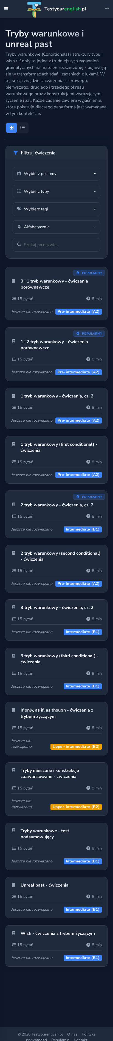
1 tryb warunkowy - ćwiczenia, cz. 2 (57, 396)
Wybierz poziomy (40, 173)
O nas (72, 1034)
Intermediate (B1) (83, 529)
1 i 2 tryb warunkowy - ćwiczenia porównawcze (54, 345)
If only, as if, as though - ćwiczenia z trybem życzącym (57, 713)
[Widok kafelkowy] (11, 128)
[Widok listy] (22, 128)
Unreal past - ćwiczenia (45, 885)
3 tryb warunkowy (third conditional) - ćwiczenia (60, 659)
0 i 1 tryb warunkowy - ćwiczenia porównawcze (54, 284)
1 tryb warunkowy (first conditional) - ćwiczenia (59, 447)
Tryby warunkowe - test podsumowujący (45, 834)
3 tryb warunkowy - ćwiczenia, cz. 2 (57, 608)
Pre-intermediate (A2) (79, 311)
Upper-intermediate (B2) (76, 746)
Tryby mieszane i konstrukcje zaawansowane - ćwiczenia (50, 774)
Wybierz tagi (36, 209)
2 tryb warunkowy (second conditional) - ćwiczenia (61, 556)
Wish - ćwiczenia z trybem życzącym (58, 933)
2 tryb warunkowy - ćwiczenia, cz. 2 (57, 505)
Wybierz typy (36, 191)
